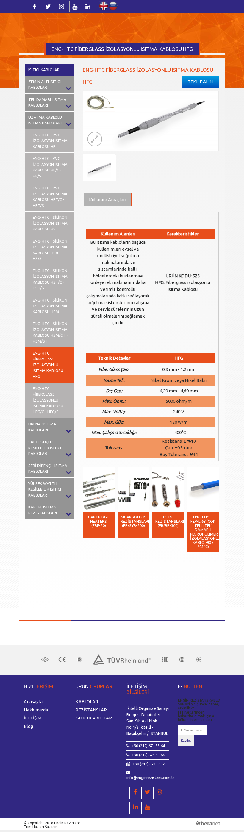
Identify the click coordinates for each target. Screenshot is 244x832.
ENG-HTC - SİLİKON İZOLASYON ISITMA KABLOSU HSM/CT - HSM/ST (50, 332)
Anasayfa (33, 701)
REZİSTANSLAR (91, 709)
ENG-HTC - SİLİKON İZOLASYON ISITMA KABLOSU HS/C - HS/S (50, 250)
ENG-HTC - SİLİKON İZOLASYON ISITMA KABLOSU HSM (50, 306)
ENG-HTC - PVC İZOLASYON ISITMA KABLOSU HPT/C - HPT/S (50, 196)
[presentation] (92, 586)
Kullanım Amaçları (107, 199)
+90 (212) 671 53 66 (148, 755)
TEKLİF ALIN (200, 81)
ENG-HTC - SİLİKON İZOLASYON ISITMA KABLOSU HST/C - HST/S (50, 279)
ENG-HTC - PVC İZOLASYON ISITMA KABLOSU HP (50, 141)
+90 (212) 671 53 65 (149, 764)
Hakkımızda (36, 709)
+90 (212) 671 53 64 (148, 746)
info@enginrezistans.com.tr (150, 777)
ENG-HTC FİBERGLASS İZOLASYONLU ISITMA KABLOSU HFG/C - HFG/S (48, 400)
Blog (28, 726)
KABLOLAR (86, 701)
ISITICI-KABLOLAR (44, 70)
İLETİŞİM (32, 717)
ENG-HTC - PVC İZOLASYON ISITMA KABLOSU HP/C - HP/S (50, 167)
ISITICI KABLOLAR (93, 717)
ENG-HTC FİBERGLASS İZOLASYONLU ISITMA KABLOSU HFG (48, 364)
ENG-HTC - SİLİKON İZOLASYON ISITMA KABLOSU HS (50, 223)
